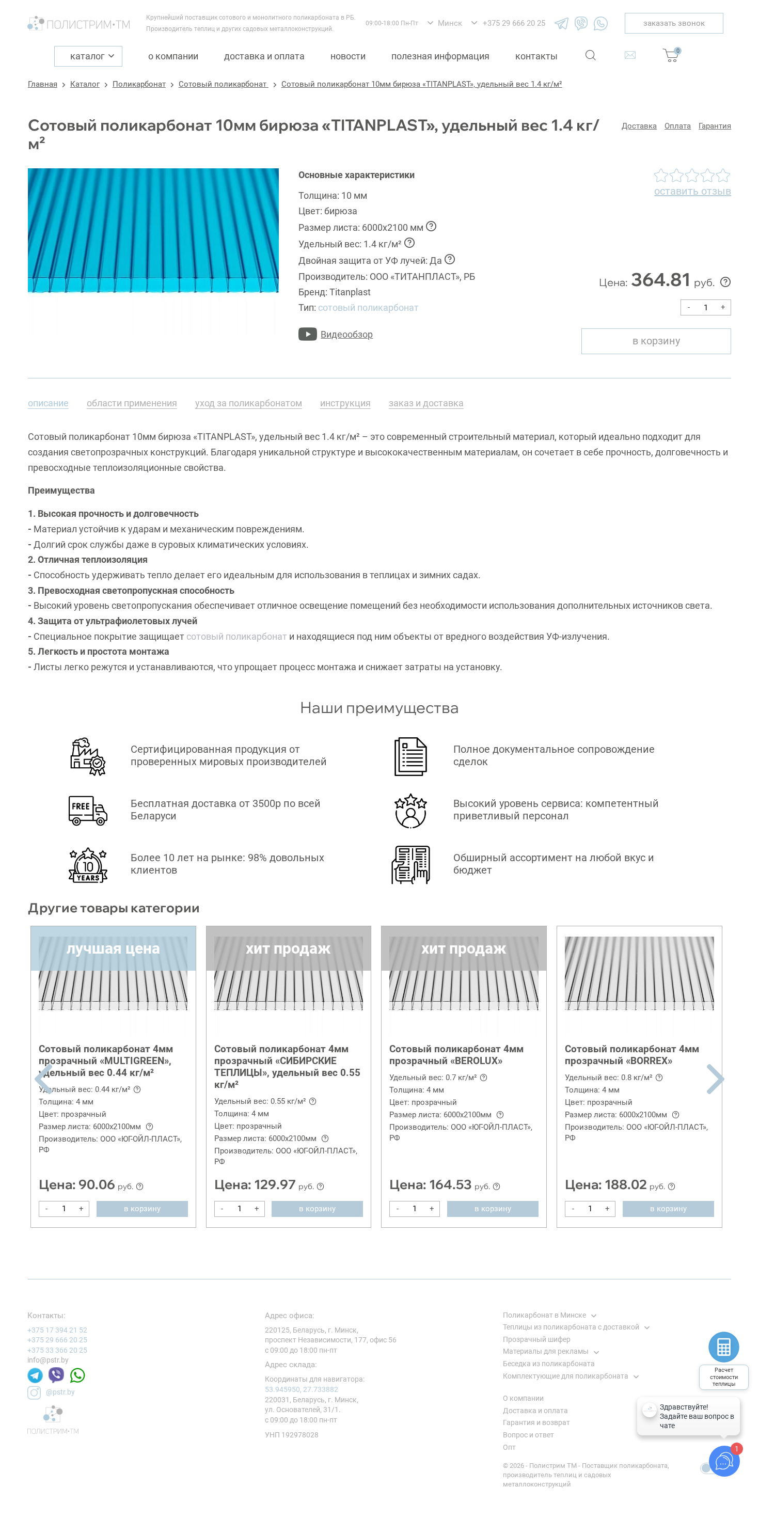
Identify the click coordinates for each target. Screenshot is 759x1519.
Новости (348, 56)
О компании (173, 56)
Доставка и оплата (264, 56)
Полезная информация (440, 56)
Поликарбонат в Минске (544, 1315)
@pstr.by (60, 1392)
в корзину (656, 341)
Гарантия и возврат (536, 1422)
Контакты (536, 56)
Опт (509, 1447)
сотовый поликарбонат (368, 307)
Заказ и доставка (426, 403)
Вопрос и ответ (528, 1435)
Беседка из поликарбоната (549, 1363)
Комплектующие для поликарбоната (565, 1376)
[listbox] (445, 23)
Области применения (132, 403)
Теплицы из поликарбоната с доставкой (571, 1327)
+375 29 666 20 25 (57, 1340)
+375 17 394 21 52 (57, 1330)
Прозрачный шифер (537, 1339)
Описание (48, 403)
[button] (43, 1079)
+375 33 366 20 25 (57, 1350)
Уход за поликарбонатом (248, 403)
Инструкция (345, 403)
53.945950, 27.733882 (301, 1389)
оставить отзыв (692, 191)
